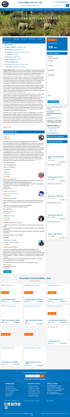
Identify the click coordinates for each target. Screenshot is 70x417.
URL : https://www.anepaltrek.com (55, 393)
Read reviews (53, 128)
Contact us (65, 9)
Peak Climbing (30, 9)
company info (8, 9)
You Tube (39, 403)
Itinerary (16, 39)
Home (28, 22)
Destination (48, 9)
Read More (7, 271)
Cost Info (24, 39)
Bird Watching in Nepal (34, 390)
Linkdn (32, 403)
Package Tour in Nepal (34, 388)
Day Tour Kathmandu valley (11, 320)
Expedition (39, 9)
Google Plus (36, 403)
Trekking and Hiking (33, 386)
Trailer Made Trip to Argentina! (35, 379)
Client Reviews (57, 9)
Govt (5, 404)
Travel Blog (8, 396)
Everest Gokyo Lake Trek (55, 215)
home (2, 9)
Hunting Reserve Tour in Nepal (33, 362)
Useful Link (6, 42)
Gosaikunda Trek (54, 341)
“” (51, 110)
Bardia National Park (8, 299)
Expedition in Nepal (33, 396)
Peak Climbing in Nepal (34, 392)
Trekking (16, 9)
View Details (16, 301)
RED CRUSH (19, 404)
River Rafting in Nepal (33, 394)
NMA (15, 404)
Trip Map (39, 39)
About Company (9, 386)
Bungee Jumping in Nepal (33, 299)
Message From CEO (10, 388)
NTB (9, 404)
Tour (23, 9)
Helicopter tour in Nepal (10, 362)
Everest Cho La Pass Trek (55, 196)
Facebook (25, 403)
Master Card (62, 404)
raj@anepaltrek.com (54, 392)
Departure (32, 39)
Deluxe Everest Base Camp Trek (56, 157)
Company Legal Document (11, 390)
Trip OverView (7, 39)
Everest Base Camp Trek (55, 177)
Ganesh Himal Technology (60, 413)
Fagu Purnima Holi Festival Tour (34, 321)
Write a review (53, 131)
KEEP (6, 407)
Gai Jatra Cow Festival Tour (58, 320)
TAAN (12, 404)
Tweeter (29, 403)
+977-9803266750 (61, 2)
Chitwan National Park (37, 22)
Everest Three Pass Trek (55, 234)
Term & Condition (9, 392)
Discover (56, 404)
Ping (50, 404)
